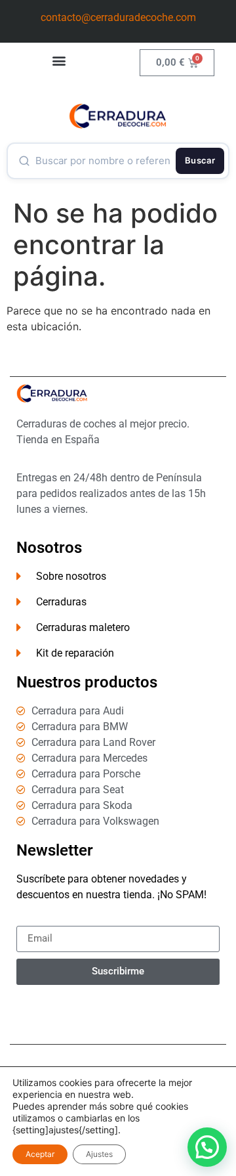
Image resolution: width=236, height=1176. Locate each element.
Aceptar (40, 1154)
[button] (59, 60)
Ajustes (99, 1154)
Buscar (200, 160)
